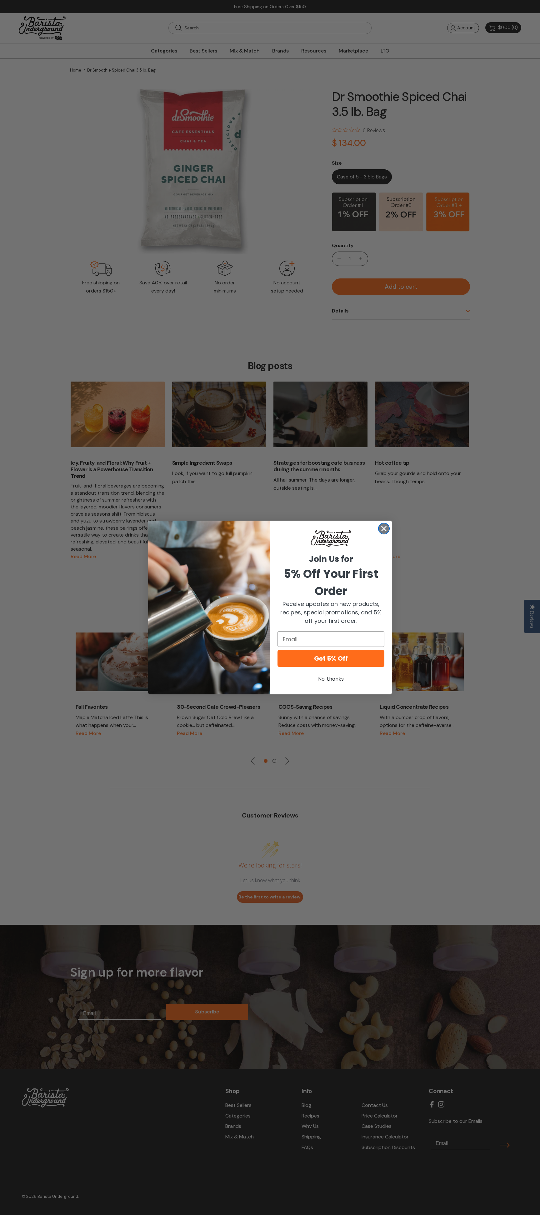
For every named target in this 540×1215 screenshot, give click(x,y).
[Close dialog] (383, 528)
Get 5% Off (331, 658)
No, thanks (331, 678)
